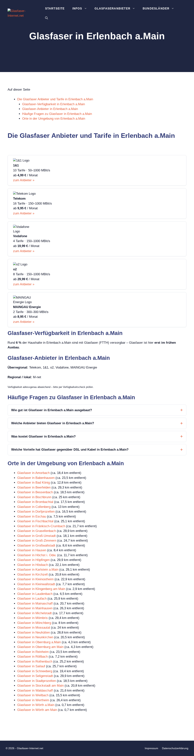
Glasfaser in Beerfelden (34, 487)
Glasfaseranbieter (112, 8)
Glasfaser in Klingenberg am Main (41, 589)
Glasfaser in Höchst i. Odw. (36, 555)
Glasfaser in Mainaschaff (35, 603)
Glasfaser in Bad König (33, 482)
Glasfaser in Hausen (31, 550)
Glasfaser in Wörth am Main (37, 710)
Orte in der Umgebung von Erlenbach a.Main (53, 118)
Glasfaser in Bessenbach (35, 492)
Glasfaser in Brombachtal (35, 502)
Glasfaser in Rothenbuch (34, 661)
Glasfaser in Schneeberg (34, 671)
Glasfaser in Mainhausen (34, 608)
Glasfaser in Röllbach (32, 656)
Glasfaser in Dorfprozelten (36, 511)
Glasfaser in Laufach (32, 598)
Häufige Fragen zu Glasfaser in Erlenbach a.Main (57, 114)
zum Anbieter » (23, 180)
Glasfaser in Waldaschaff (35, 690)
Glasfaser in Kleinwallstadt (36, 584)
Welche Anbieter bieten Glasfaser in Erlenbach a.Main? (52, 423)
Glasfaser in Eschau (31, 516)
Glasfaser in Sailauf (31, 666)
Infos (77, 8)
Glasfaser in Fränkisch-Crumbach (41, 526)
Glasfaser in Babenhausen (36, 478)
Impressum (151, 748)
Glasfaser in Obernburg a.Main (39, 642)
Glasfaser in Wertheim (33, 700)
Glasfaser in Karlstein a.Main (37, 569)
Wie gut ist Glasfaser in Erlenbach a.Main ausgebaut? (51, 410)
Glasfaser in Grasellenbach (36, 531)
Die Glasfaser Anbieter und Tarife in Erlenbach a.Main (55, 99)
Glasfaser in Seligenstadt (35, 676)
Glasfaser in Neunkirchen (35, 637)
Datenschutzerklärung (175, 748)
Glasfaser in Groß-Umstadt (36, 536)
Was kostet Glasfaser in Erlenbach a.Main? (43, 436)
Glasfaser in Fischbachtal (35, 521)
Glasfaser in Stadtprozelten (36, 681)
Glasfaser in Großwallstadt (36, 545)
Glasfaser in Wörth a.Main (35, 705)
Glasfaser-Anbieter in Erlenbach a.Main (50, 109)
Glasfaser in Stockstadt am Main (40, 685)
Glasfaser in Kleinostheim (35, 579)
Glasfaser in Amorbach (33, 473)
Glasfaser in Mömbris (32, 618)
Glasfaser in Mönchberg (34, 623)
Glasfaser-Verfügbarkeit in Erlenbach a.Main (53, 104)
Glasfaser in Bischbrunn (34, 497)
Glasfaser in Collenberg (34, 507)
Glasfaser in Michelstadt (34, 613)
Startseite (55, 8)
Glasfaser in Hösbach (32, 565)
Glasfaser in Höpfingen (33, 560)
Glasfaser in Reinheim (33, 652)
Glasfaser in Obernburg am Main (40, 647)
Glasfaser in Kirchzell (32, 574)
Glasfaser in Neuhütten (33, 632)
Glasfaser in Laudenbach (34, 594)
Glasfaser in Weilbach (32, 695)
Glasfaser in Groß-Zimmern (36, 540)
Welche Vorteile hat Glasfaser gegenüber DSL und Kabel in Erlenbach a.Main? (69, 449)
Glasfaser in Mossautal (33, 627)
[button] (46, 18)
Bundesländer (156, 8)
